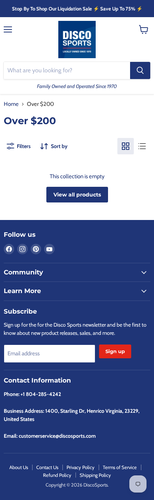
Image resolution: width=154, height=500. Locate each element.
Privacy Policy (81, 467)
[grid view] (125, 146)
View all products (77, 194)
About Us (18, 467)
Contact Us (47, 467)
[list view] (142, 146)
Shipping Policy (95, 475)
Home (11, 104)
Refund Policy (57, 475)
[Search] (140, 70)
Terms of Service (120, 467)
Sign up (115, 351)
